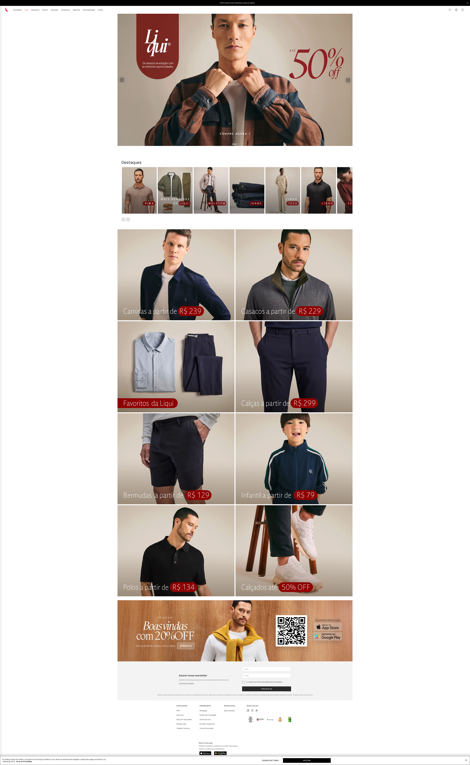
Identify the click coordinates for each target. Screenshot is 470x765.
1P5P (178, 711)
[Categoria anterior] (123, 219)
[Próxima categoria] (128, 219)
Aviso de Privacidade (24, 761)
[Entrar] (456, 9)
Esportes (76, 10)
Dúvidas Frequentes (207, 724)
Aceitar (307, 760)
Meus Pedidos (229, 711)
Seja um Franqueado (184, 719)
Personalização (89, 10)
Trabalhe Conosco (183, 728)
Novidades (17, 10)
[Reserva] (6, 10)
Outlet (100, 10)
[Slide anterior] (122, 80)
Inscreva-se (266, 689)
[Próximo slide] (348, 80)
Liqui (26, 10)
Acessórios (65, 10)
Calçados (54, 10)
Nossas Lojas (181, 724)
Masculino (35, 10)
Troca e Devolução (206, 728)
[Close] (466, 760)
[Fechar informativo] (467, 3)
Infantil (45, 10)
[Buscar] (449, 9)
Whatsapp (203, 711)
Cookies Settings (270, 760)
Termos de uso (205, 719)
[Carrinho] (462, 9)
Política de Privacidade (186, 683)
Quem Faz (180, 715)
